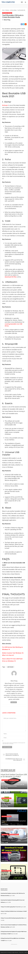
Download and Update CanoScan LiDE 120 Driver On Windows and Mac (12, 785)
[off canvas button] (22, 2)
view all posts (13, 702)
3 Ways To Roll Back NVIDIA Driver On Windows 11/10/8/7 (11, 803)
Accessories (5, 780)
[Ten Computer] (8, 2)
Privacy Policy (21, 952)
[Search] (25, 2)
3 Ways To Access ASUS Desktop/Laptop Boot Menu (13, 821)
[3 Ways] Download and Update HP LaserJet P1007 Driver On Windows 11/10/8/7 (13, 857)
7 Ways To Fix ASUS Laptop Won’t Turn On (10, 906)
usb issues (10, 667)
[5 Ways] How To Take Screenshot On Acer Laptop (12, 876)
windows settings (7, 13)
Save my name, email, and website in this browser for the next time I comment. (14, 743)
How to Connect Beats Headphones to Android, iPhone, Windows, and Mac (11, 839)
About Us (26, 952)
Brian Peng (7, 20)
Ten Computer (8, 952)
